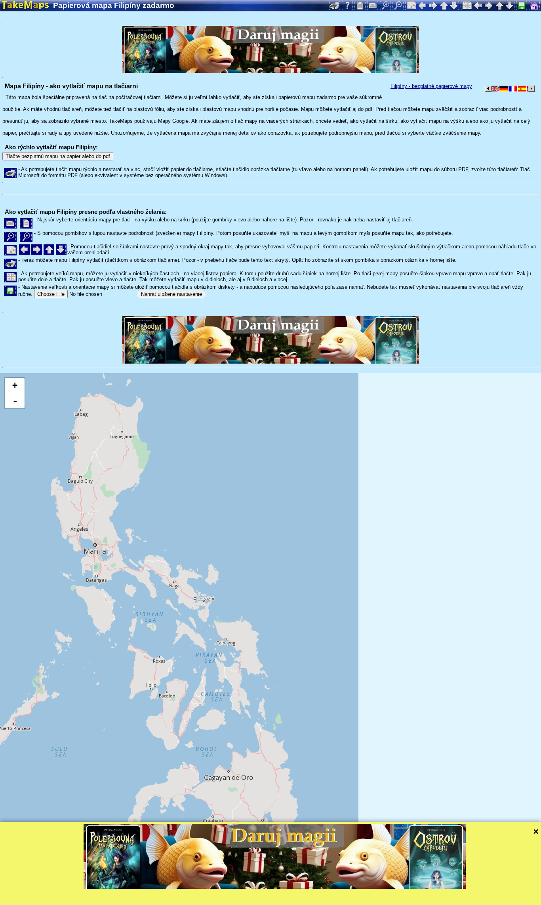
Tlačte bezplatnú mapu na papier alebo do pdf (58, 156)
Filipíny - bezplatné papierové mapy (431, 86)
